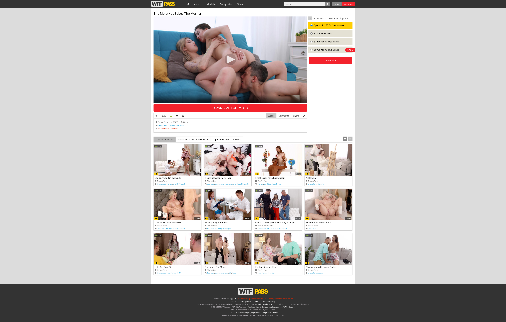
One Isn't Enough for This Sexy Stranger (275, 222)
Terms (256, 301)
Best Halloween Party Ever (218, 177)
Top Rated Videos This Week (226, 139)
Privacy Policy (246, 301)
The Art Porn (163, 122)
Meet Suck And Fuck (265, 225)
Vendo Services (268, 304)
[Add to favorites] (177, 115)
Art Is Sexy (311, 177)
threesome (174, 125)
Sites (240, 4)
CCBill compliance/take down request (279, 299)
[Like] (171, 115)
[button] (230, 59)
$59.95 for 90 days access (333, 49)
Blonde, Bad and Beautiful (318, 222)
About (271, 115)
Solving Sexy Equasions (216, 222)
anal (175, 184)
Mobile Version (253, 307)
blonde (161, 125)
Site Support (231, 299)
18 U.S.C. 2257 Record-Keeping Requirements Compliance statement (253, 312)
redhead (210, 184)
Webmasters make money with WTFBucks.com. (277, 307)
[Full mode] (304, 115)
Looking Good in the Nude (168, 177)
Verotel (258, 304)
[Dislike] (157, 115)
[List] (350, 139)
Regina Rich (173, 129)
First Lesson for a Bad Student (270, 177)
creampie (227, 228)
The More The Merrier (216, 267)
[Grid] (345, 139)
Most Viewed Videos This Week (193, 139)
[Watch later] (183, 115)
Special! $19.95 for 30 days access (330, 25)
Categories (226, 4)
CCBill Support (281, 304)
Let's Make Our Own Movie (168, 222)
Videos (197, 4)
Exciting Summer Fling (266, 267)
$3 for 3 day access (323, 33)
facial (181, 125)
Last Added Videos (165, 139)
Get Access (348, 4)
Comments (283, 115)
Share (296, 115)
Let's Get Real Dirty (164, 267)
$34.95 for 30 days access (326, 41)
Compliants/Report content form (250, 299)
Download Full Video (230, 108)
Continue (330, 60)
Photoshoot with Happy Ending (321, 267)
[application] (230, 59)
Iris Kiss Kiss (163, 129)
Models (211, 4)
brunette (245, 184)
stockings (228, 184)
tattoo (166, 125)
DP (178, 184)
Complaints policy (268, 301)
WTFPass (163, 4)
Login (337, 4)
